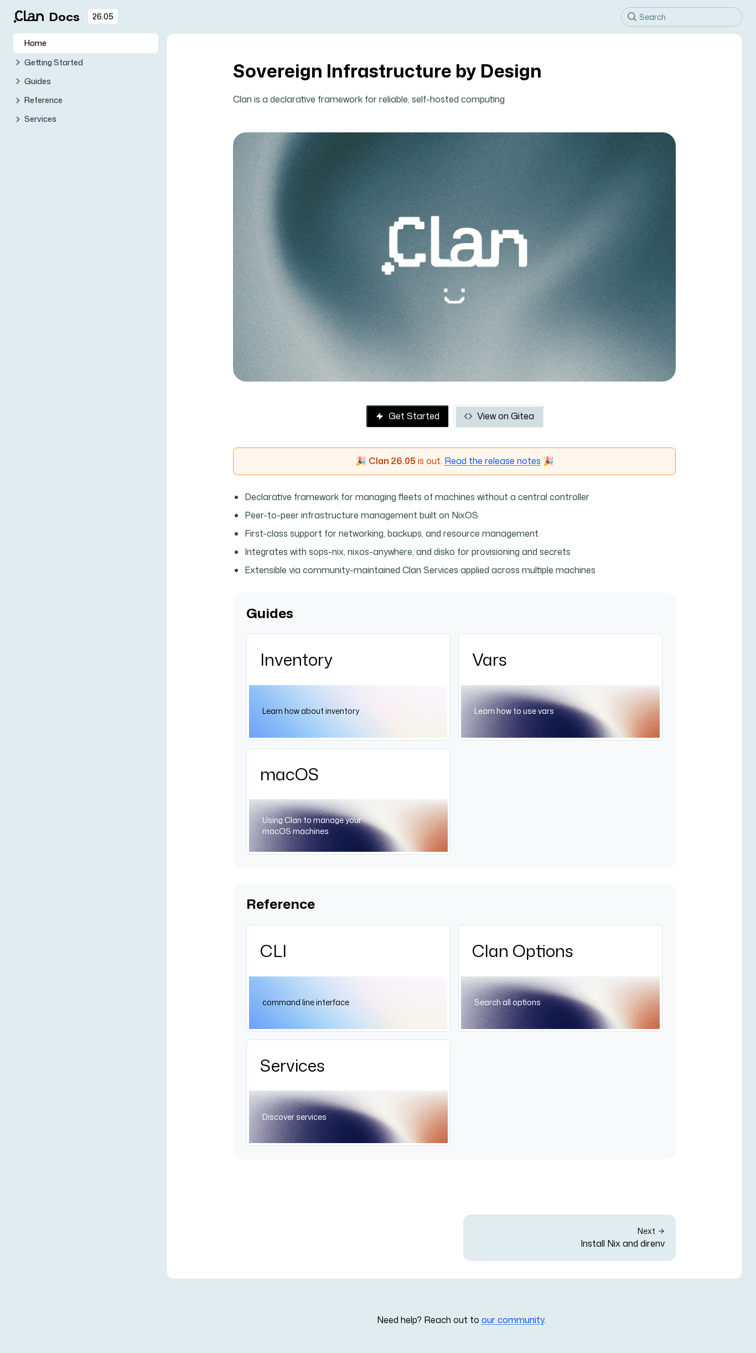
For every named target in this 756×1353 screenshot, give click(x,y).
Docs (64, 16)
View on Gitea (505, 416)
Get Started (414, 416)
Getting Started (53, 62)
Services (40, 119)
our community (512, 1320)
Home (35, 43)
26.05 (102, 16)
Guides (37, 81)
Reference (43, 100)
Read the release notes (492, 461)
